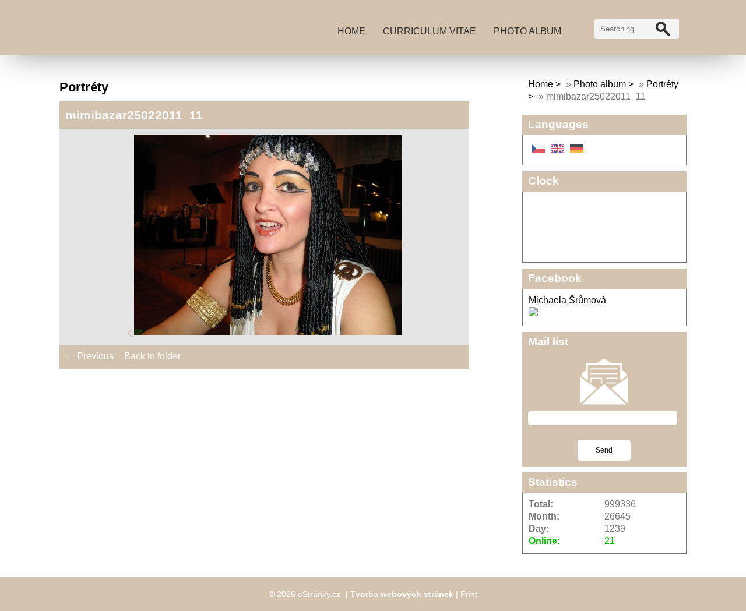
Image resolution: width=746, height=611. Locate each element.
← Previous (89, 356)
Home (351, 31)
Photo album (527, 31)
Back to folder (152, 356)
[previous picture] (130, 332)
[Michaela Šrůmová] (533, 313)
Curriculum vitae (429, 31)
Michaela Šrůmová (567, 300)
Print (468, 594)
